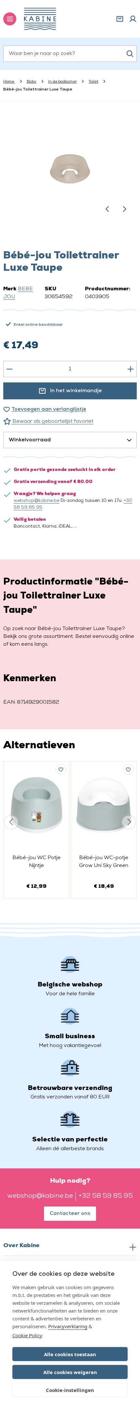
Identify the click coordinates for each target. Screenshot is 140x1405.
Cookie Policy (27, 1335)
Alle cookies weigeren (70, 1372)
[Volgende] (124, 209)
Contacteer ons (70, 1213)
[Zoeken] (129, 54)
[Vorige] (107, 209)
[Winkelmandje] (120, 19)
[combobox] (70, 54)
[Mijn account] (133, 19)
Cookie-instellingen (70, 1390)
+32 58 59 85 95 (105, 1196)
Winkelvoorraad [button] (30, 440)
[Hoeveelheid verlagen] (9, 369)
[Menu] (9, 18)
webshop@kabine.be (36, 500)
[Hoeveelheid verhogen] (130, 369)
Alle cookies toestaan (70, 1354)
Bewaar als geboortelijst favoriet (52, 421)
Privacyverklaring (67, 1326)
